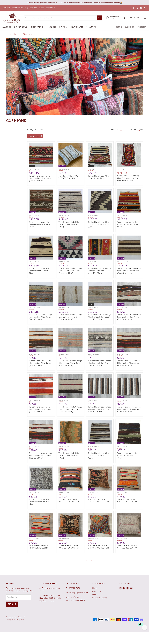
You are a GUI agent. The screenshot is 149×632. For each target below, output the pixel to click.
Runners (63, 27)
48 (124, 130)
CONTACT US (51, 8)
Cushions (129, 27)
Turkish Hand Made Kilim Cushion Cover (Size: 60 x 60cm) (39, 224)
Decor (119, 27)
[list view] (141, 129)
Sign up (12, 604)
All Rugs (7, 27)
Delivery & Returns (99, 598)
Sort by (30, 130)
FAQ (26, 8)
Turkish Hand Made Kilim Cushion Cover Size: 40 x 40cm (127, 455)
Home (8, 34)
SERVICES (33, 8)
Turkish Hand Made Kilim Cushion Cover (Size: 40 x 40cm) (68, 455)
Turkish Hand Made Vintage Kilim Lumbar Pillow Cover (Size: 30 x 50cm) (129, 316)
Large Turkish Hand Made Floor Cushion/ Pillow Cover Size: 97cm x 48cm (128, 178)
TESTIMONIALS (17, 8)
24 (117, 130)
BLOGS (41, 8)
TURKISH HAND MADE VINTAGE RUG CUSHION (68, 177)
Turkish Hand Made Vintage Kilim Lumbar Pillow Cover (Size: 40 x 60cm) (40, 178)
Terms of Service (11, 617)
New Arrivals (77, 27)
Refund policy (22, 617)
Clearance (91, 27)
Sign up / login (133, 18)
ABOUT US (6, 8)
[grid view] (138, 129)
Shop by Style (20, 27)
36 (121, 130)
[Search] (99, 17)
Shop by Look (38, 27)
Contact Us (96, 591)
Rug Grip (52, 27)
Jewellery (141, 27)
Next (88, 560)
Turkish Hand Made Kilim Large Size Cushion (98, 177)
